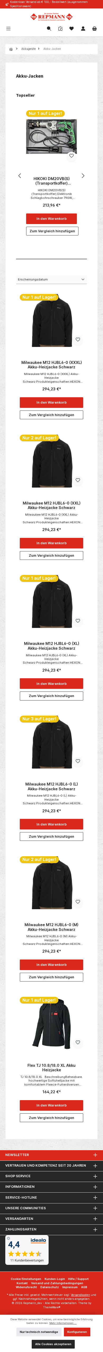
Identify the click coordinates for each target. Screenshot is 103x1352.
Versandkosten (80, 1295)
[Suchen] (49, 29)
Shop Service (18, 1176)
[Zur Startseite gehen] (51, 16)
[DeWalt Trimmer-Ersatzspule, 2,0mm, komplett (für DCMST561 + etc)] (51, 136)
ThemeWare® (51, 1307)
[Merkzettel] (71, 29)
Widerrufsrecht (26, 1287)
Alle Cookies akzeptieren (53, 1344)
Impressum (70, 1287)
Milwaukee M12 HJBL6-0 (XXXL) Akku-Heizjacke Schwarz (51, 364)
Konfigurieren (77, 1332)
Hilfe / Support (78, 1279)
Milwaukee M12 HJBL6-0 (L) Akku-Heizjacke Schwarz (51, 786)
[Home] (12, 49)
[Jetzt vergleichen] (60, 29)
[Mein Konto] (83, 29)
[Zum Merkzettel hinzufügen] (71, 157)
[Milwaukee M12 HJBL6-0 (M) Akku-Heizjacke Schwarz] (51, 882)
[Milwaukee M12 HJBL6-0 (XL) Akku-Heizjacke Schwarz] (51, 601)
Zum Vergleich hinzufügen (52, 231)
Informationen (20, 1187)
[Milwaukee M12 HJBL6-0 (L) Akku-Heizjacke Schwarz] (51, 742)
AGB (84, 1287)
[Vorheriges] (20, 175)
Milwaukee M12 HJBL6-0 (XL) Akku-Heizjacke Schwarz (51, 645)
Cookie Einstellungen (26, 1279)
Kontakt (22, 1283)
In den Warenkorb (51, 219)
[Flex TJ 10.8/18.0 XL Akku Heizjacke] (51, 1023)
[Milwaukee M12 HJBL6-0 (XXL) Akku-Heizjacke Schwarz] (51, 461)
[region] (51, 176)
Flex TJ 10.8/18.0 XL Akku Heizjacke (51, 1067)
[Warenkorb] (94, 29)
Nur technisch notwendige (39, 1332)
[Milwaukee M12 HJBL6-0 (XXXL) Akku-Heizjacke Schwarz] (51, 320)
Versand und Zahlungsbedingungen (57, 1283)
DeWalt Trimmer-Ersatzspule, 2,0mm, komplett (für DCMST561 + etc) (51, 181)
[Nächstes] (83, 175)
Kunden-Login (55, 1279)
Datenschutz (49, 1287)
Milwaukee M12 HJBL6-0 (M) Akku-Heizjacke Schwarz (51, 927)
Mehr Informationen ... (63, 1323)
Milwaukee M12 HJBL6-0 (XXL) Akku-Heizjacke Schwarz (52, 505)
